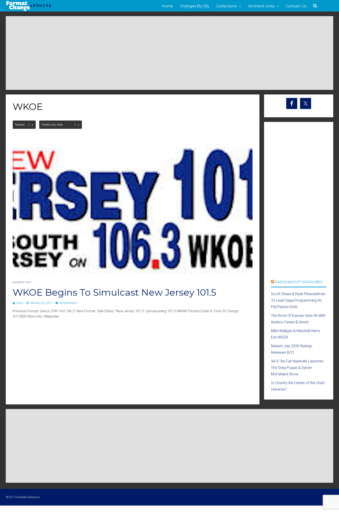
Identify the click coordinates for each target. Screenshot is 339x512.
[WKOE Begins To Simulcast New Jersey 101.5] (133, 272)
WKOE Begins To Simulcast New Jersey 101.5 (114, 292)
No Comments (68, 303)
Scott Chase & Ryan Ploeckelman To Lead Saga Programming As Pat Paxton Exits (298, 300)
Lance (19, 303)
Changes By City (194, 6)
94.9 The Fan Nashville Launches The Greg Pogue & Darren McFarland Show (297, 367)
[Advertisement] (169, 53)
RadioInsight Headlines (298, 282)
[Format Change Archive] (29, 10)
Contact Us (296, 6)
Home (167, 6)
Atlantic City (22, 282)
